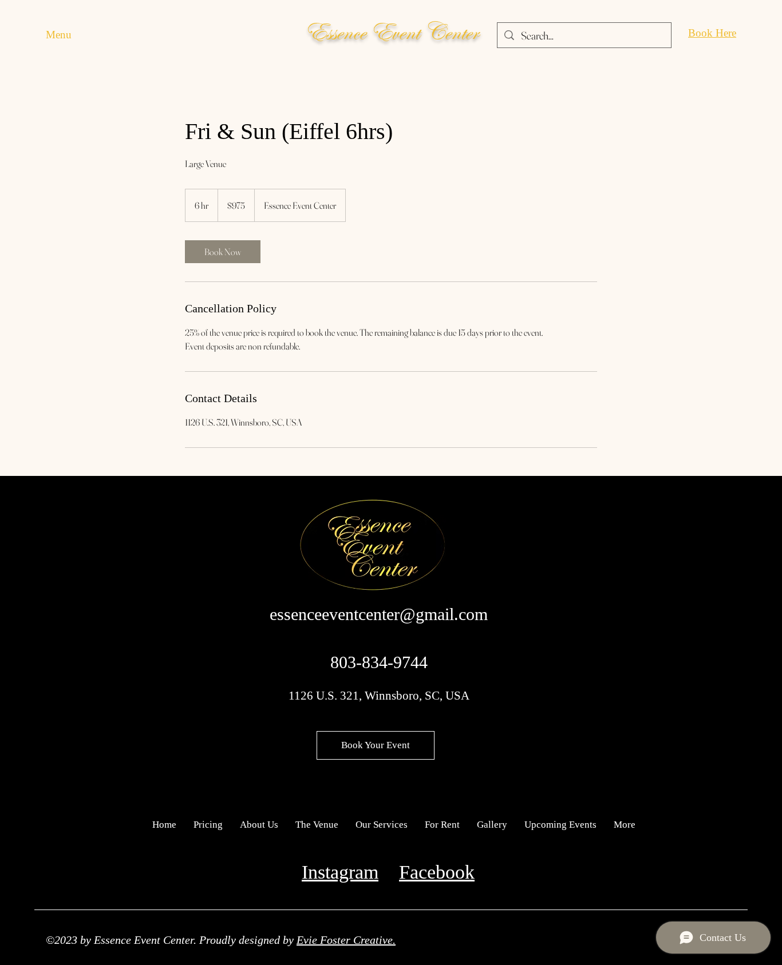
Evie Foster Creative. (346, 940)
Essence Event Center (391, 32)
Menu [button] (59, 35)
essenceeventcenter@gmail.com (379, 614)
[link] (222, 251)
